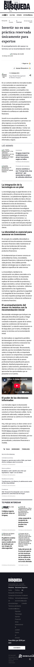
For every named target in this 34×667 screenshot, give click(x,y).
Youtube (24, 601)
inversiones (15, 137)
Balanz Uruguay (12, 431)
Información (18, 593)
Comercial (11, 595)
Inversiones (16, 449)
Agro (16, 603)
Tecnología (26, 449)
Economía (18, 595)
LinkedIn (24, 603)
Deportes (17, 611)
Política (17, 590)
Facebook (25, 595)
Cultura (12, 15)
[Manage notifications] (30, 659)
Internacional (28, 15)
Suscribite (16, 647)
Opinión (19, 15)
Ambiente (5, 15)
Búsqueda (4, 20)
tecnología (7, 187)
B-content (11, 21)
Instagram (25, 598)
